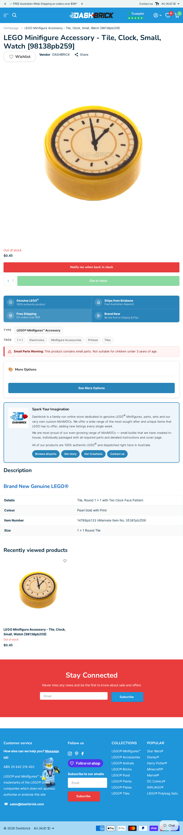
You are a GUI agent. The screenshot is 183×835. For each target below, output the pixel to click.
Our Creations (93, 454)
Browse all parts (45, 454)
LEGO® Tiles (120, 793)
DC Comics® (156, 781)
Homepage (11, 28)
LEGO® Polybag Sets (162, 793)
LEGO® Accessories (126, 757)
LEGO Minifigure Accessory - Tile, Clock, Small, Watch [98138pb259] (35, 631)
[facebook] (82, 753)
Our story (70, 454)
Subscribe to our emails (86, 774)
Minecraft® (155, 769)
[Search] (14, 15)
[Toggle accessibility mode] (157, 4)
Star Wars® (155, 751)
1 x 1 (20, 340)
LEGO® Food (121, 775)
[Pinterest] (76, 754)
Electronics (36, 340)
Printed (93, 340)
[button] (5, 3)
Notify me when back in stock (91, 267)
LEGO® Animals (123, 763)
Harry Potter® (157, 763)
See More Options (91, 388)
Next (82, 4)
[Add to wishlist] (65, 560)
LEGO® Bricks (122, 769)
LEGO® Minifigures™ (126, 751)
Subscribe (127, 697)
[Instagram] (70, 754)
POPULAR (155, 743)
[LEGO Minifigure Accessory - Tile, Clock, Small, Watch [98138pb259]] (37, 590)
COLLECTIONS (124, 743)
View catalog (6, 15)
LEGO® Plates (122, 787)
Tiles (107, 340)
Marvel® (153, 775)
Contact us (146, 3)
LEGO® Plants (122, 781)
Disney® (153, 757)
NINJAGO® (155, 787)
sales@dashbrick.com (27, 804)
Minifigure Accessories (66, 340)
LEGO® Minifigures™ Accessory (38, 330)
